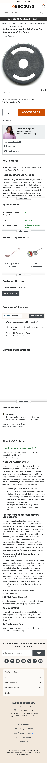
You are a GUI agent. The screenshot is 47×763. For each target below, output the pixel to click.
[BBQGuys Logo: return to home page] (23, 6)
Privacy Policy (23, 724)
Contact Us (23, 742)
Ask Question (36, 316)
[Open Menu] (3, 6)
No (23, 336)
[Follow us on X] (12, 661)
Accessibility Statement (23, 729)
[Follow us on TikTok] (35, 661)
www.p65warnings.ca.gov (12, 426)
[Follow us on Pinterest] (29, 661)
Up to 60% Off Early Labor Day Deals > (23, 19)
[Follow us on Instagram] (23, 661)
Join (39, 653)
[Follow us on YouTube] (18, 661)
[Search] (41, 13)
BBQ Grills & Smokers (16, 23)
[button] (23, 672)
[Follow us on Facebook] (6, 661)
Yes (20, 336)
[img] (23, 64)
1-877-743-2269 (23, 1)
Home (4, 23)
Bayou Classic (8, 36)
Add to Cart (31, 112)
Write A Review (11, 293)
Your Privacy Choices (22, 733)
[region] (23, 66)
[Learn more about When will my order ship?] (19, 101)
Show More (23, 198)
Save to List (10, 120)
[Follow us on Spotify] (40, 661)
